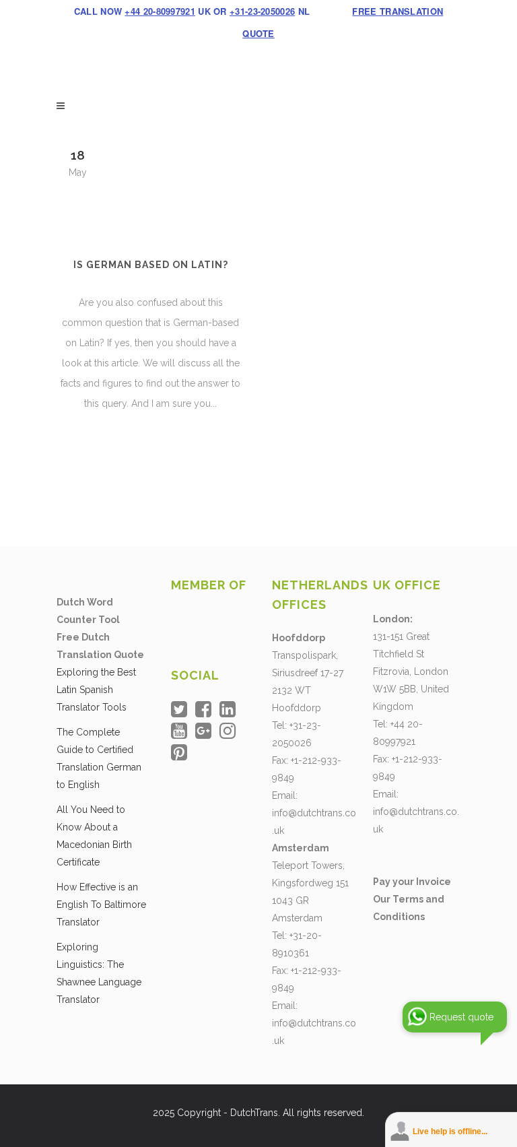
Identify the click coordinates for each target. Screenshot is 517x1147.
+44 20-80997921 (160, 11)
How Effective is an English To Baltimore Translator (101, 904)
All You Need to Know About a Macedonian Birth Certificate (94, 835)
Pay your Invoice (412, 881)
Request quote (461, 1017)
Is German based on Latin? (150, 264)
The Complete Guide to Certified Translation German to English (99, 758)
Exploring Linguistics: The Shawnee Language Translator (99, 973)
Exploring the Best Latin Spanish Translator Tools (96, 690)
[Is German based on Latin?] (150, 186)
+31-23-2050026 (262, 11)
